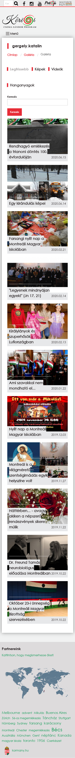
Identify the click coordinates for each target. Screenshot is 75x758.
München (24, 735)
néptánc (48, 735)
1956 (41, 740)
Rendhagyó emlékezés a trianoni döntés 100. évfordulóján (29, 151)
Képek (40, 69)
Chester (21, 730)
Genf (36, 735)
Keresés (12, 96)
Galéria (29, 55)
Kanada (64, 735)
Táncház (50, 718)
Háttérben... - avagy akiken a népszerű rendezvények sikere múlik (27, 519)
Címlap (12, 55)
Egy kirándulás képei (27, 203)
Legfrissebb (19, 69)
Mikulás (39, 713)
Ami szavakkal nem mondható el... (26, 385)
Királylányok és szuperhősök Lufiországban (22, 336)
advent (27, 713)
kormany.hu (20, 750)
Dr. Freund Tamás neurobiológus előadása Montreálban (29, 567)
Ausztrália (8, 735)
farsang (35, 723)
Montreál (8, 730)
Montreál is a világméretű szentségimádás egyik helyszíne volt (28, 472)
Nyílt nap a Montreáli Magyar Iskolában (27, 432)
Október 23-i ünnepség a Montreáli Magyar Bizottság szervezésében (29, 611)
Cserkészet (54, 741)
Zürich (6, 718)
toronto (29, 740)
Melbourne (11, 712)
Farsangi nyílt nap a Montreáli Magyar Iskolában (26, 243)
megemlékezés (39, 730)
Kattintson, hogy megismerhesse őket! (28, 655)
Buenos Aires (56, 712)
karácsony (52, 723)
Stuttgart (64, 718)
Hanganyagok (22, 85)
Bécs (57, 729)
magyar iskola (11, 741)
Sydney (22, 723)
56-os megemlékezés (26, 718)
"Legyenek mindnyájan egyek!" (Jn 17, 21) (29, 293)
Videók (57, 69)
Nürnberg (8, 723)
